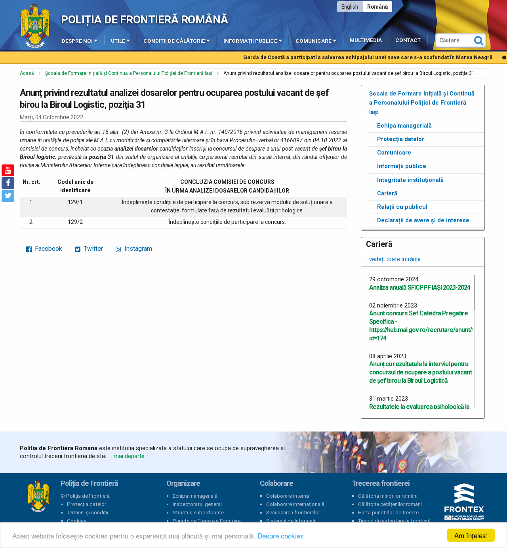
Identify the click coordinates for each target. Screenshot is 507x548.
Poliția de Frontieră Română (144, 19)
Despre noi (77, 41)
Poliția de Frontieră (38, 496)
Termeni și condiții (87, 513)
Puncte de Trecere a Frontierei (207, 521)
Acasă (27, 73)
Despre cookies (280, 535)
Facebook (47, 248)
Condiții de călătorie (174, 41)
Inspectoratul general (197, 504)
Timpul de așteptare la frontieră (394, 521)
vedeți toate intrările (395, 259)
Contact (408, 40)
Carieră (387, 193)
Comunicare (313, 41)
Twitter (92, 248)
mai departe (129, 456)
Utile (118, 41)
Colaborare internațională (295, 504)
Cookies (76, 521)
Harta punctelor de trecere (388, 513)
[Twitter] (8, 196)
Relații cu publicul (402, 206)
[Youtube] (8, 170)
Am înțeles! (471, 535)
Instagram (137, 248)
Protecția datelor (400, 139)
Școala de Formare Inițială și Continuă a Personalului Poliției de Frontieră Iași (128, 73)
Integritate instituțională (410, 179)
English (349, 7)
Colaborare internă (287, 496)
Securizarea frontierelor (293, 513)
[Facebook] (8, 183)
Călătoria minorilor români (387, 496)
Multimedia (366, 40)
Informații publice (250, 41)
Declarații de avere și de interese (423, 220)
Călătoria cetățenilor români (390, 504)
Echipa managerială (404, 125)
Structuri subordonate (198, 513)
